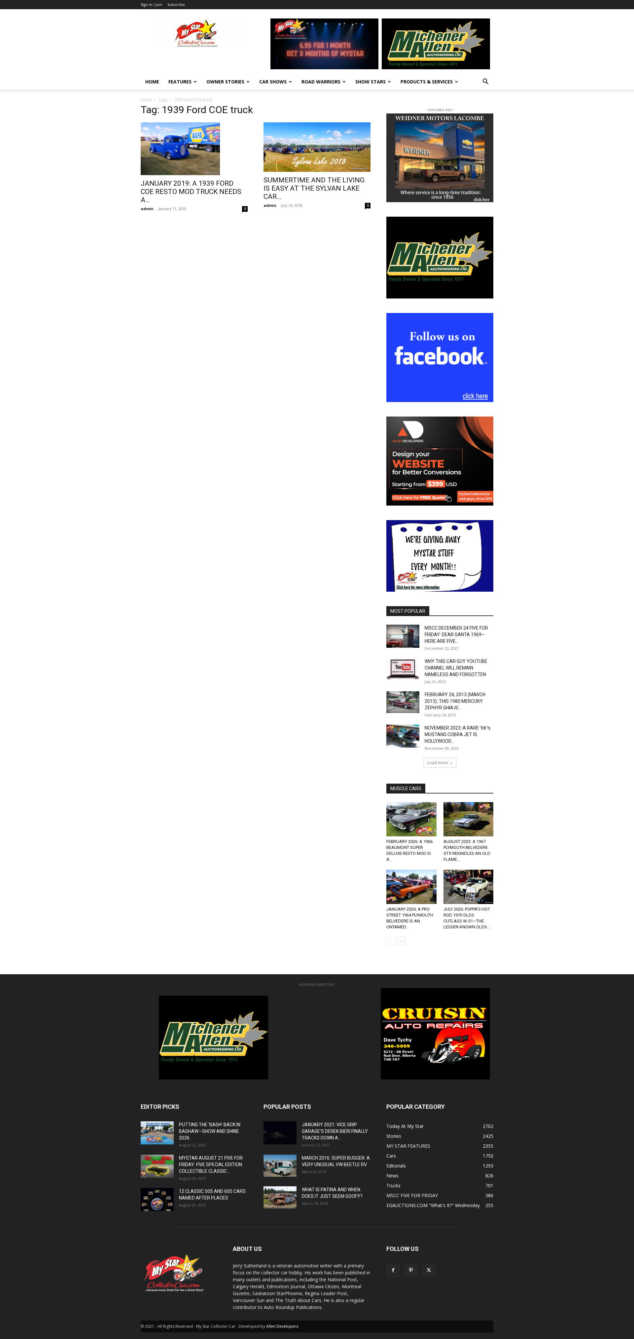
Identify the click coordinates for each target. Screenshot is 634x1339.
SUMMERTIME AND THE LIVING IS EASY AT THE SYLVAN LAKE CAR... (314, 188)
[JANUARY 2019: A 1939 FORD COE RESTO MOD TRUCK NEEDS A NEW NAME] (194, 148)
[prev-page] (390, 941)
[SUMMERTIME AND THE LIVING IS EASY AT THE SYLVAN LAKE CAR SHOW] (317, 147)
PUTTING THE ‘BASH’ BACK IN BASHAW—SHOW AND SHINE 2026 (209, 1131)
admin (147, 208)
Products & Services (427, 81)
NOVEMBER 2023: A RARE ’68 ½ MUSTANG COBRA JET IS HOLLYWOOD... (458, 734)
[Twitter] (428, 1270)
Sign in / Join (151, 4)
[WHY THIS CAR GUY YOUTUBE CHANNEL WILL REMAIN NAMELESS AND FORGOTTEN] (402, 669)
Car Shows (273, 81)
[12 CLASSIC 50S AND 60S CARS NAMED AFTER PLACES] (157, 1199)
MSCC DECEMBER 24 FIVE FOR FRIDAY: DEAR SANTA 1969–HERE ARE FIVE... (456, 634)
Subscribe (176, 4)
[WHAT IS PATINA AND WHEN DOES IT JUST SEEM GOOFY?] (280, 1197)
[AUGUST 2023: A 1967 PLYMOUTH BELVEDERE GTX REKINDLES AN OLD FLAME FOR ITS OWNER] (468, 819)
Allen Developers (282, 1326)
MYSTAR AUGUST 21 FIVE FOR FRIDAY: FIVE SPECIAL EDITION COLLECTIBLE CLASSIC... (211, 1164)
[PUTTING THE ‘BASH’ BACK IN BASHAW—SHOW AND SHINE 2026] (157, 1132)
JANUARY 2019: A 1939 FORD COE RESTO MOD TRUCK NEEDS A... (191, 191)
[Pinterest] (410, 1270)
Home (152, 81)
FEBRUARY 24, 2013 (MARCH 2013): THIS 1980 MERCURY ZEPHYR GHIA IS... (455, 701)
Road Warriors (320, 81)
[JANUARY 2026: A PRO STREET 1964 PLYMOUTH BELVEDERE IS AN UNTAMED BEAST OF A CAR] (411, 887)
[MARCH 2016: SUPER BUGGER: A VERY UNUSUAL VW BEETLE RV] (280, 1165)
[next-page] (401, 941)
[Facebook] (393, 1270)
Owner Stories (225, 81)
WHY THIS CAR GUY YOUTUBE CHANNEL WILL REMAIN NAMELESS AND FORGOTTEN (456, 668)
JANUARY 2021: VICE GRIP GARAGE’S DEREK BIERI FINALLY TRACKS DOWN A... (335, 1131)
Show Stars (370, 81)
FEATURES (180, 81)
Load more (437, 762)
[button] (485, 82)
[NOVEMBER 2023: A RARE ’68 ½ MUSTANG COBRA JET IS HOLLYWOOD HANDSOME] (402, 736)
